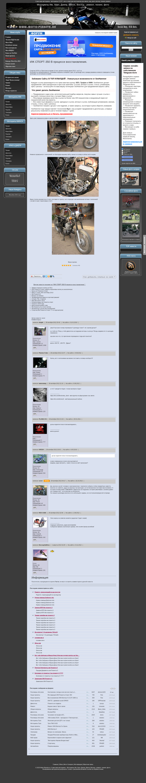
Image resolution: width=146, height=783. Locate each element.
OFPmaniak (101, 700)
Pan (101, 695)
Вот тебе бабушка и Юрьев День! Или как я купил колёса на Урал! (57, 658)
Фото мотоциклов (11, 48)
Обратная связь (10, 66)
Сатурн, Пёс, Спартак (39, 299)
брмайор (102, 712)
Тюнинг (7, 83)
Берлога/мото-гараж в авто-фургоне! (59, 737)
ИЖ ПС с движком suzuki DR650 (58, 700)
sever (41, 481)
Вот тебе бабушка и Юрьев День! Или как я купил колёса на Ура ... (57, 655)
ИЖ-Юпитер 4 (52, 729)
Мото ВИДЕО (9, 50)
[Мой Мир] (51, 276)
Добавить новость (131, 35)
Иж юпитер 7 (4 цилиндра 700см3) (46, 632)
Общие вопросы (35, 709)
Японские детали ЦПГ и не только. (59, 720)
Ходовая (7, 110)
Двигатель (8, 104)
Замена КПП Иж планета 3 (43, 607)
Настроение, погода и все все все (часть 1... (62, 692)
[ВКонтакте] (44, 276)
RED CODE (42, 513)
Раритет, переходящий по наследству (47, 592)
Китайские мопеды (11, 45)
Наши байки (8, 107)
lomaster (101, 706)
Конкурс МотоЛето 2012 (12, 61)
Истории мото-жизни (12, 77)
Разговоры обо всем (37, 692)
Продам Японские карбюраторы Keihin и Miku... (63, 735)
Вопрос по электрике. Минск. (57, 732)
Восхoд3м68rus (44, 545)
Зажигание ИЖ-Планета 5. (43, 679)
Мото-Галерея (68, 764)
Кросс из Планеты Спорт (40, 291)
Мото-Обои (8, 42)
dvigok (41, 322)
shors (101, 715)
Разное (7, 115)
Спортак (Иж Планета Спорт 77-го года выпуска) (47, 310)
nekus (102, 732)
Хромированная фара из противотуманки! (45, 297)
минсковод (42, 383)
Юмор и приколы (11, 91)
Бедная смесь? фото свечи (56, 706)
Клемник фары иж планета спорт (42, 302)
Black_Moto (101, 709)
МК (102, 737)
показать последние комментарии (106, 32)
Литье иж (38, 643)
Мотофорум (78, 764)
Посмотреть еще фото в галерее (131, 239)
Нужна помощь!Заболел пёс (44, 597)
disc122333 (101, 726)
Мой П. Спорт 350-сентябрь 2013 (42, 292)
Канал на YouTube (11, 53)
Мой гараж (33, 737)
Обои (61, 764)
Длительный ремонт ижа (40, 305)
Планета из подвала (54, 703)
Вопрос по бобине (37, 296)
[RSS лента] (131, 270)
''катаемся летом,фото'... (56, 715)
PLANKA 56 (43, 419)
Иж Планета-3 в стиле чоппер (41, 307)
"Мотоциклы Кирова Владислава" (58, 740)
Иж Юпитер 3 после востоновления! (43, 308)
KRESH (41, 449)
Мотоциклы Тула (35, 720)
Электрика (8, 112)
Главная (8, 37)
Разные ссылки (10, 64)
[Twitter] (46, 276)
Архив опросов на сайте (128, 163)
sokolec (101, 718)
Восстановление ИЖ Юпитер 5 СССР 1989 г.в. (63, 698)
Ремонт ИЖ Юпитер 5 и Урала (57, 726)
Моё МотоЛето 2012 (38, 300)
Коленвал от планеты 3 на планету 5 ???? (49, 673)
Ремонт (7, 85)
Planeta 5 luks (43, 353)
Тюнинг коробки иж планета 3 (45, 615)
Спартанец (51, 743)
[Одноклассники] (48, 276)
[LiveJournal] (53, 276)
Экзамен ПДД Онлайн (12, 40)
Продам (33, 735)
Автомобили (34, 746)
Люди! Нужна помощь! (12, 80)
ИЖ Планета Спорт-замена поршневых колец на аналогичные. (52, 289)
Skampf (101, 740)
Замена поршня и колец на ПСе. (42, 288)
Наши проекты (10, 56)
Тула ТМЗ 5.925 (53, 723)
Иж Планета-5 (36, 294)
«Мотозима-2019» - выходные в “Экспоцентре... (63, 718)
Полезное (8, 88)
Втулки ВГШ (51, 712)
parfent (102, 746)
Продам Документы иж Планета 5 (46, 668)
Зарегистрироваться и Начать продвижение (52, 114)
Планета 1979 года (38, 304)
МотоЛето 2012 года (15, 194)
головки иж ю (39, 638)
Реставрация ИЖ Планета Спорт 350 (60, 695)
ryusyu (102, 703)
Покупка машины (53, 746)
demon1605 (102, 692)
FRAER (101, 729)
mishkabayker (101, 735)
